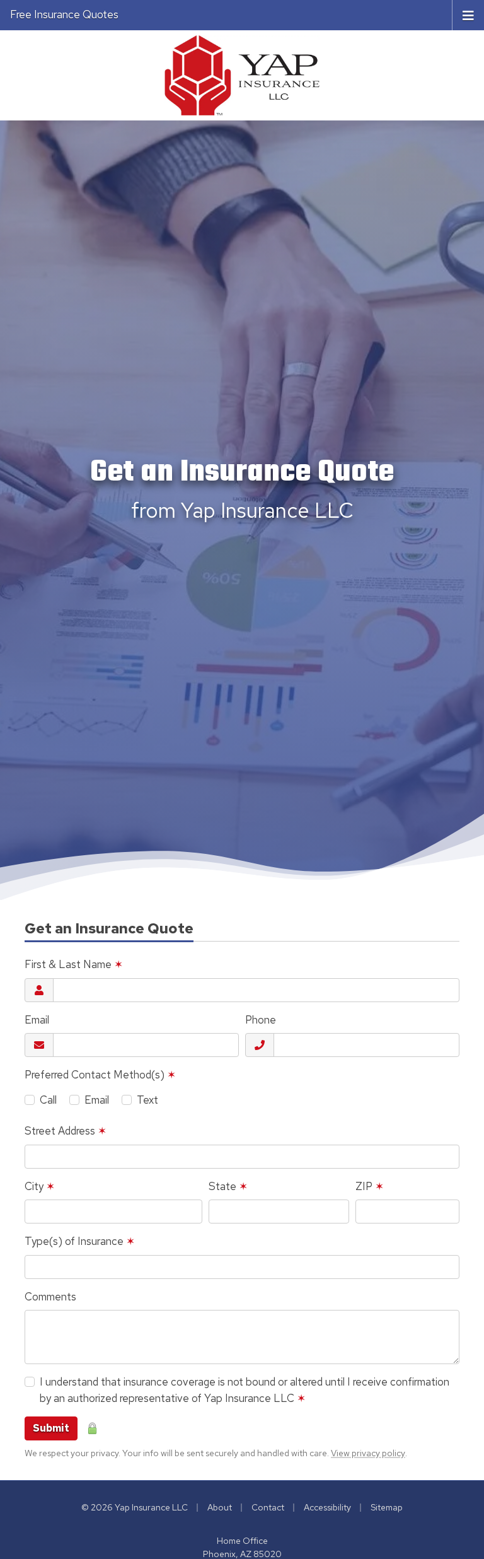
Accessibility (327, 1507)
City (40, 1186)
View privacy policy (368, 1453)
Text (147, 1100)
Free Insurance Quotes (64, 14)
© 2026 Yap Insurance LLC (134, 1507)
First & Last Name (74, 964)
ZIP (369, 1186)
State (228, 1186)
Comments (50, 1297)
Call (48, 1100)
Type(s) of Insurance (80, 1241)
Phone (260, 1020)
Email (37, 1020)
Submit (51, 1428)
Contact (267, 1507)
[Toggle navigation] (468, 14)
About (219, 1507)
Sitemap (387, 1507)
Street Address (66, 1131)
